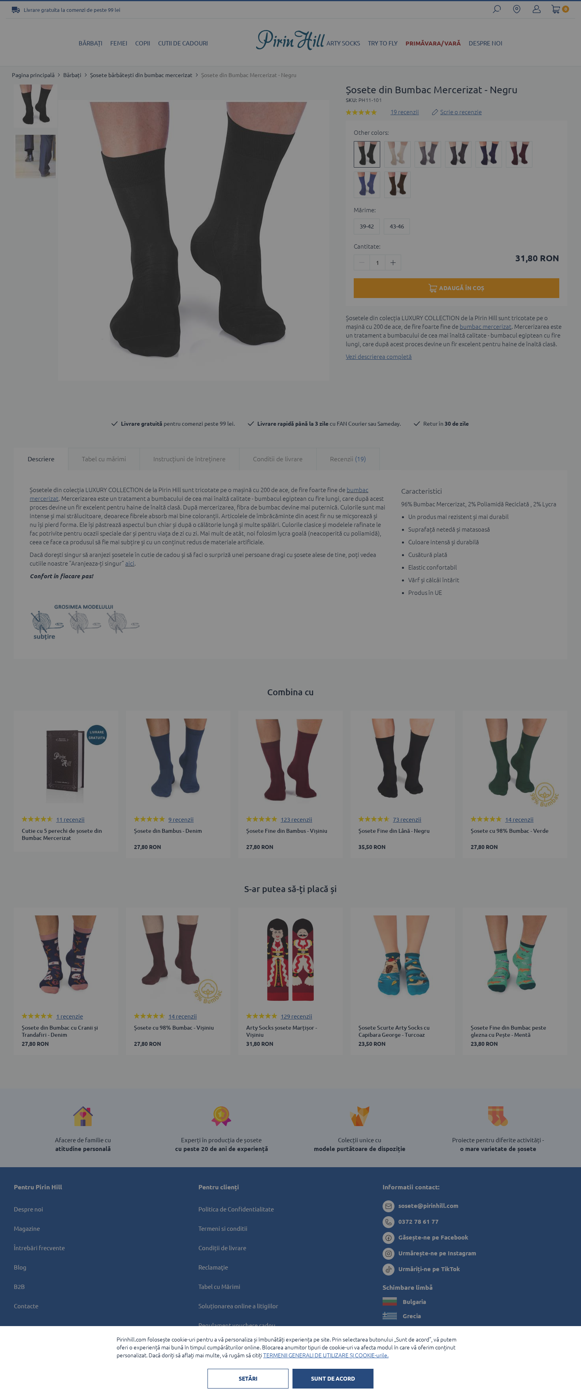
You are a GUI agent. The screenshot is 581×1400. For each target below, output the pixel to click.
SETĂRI (248, 1378)
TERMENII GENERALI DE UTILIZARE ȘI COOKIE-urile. (326, 1355)
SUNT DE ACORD (333, 1378)
